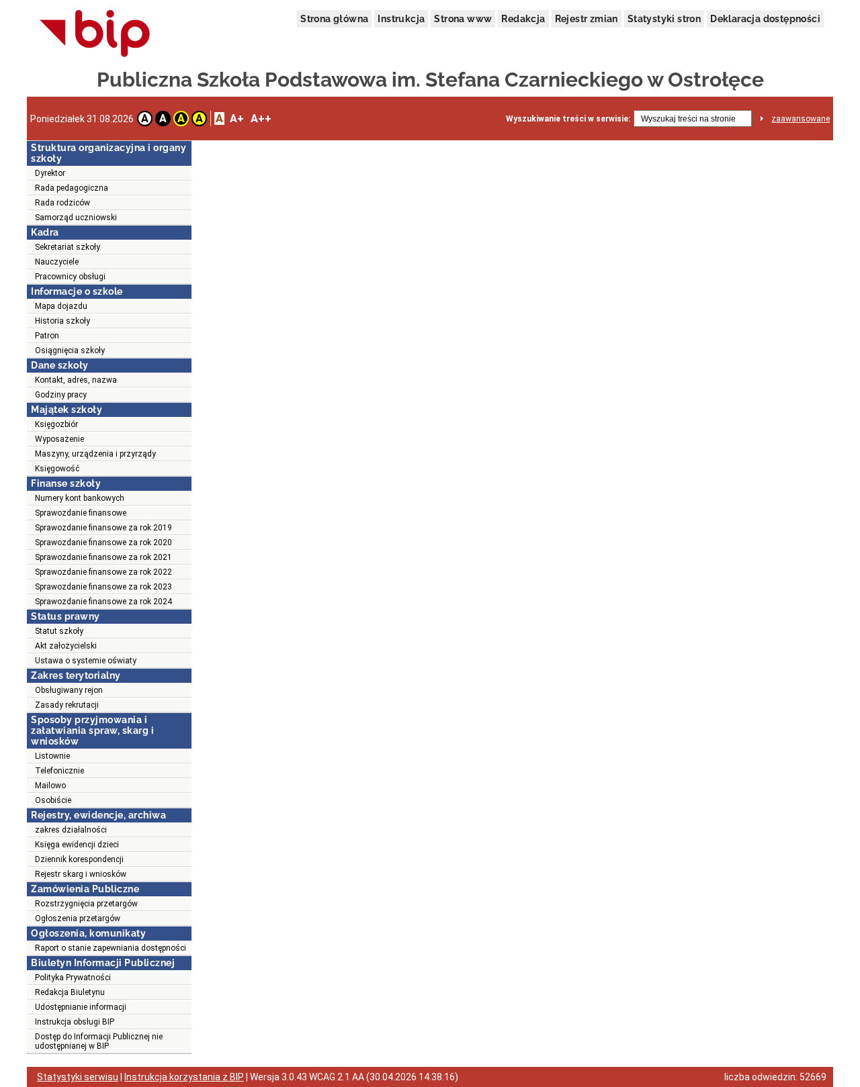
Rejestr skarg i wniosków (80, 874)
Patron (47, 335)
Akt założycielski (66, 646)
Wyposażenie (59, 439)
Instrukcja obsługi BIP (74, 1022)
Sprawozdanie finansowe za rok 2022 (103, 572)
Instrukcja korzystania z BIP (184, 1077)
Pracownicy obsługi (70, 276)
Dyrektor (50, 173)
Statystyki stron (664, 18)
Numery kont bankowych (79, 498)
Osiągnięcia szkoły (70, 350)
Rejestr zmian (586, 18)
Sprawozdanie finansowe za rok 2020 (103, 542)
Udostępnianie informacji (80, 1007)
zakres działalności (71, 830)
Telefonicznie (59, 770)
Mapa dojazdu (61, 306)
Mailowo (50, 785)
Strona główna (334, 18)
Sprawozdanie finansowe (80, 513)
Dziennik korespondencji (79, 859)
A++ (261, 118)
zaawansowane (800, 119)
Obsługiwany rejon (69, 690)
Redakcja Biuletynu (70, 992)
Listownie (52, 756)
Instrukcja (401, 18)
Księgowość (57, 468)
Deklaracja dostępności (765, 18)
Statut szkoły (59, 631)
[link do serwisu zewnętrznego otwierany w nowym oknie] (95, 34)
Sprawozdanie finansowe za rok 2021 (103, 557)
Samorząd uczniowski (76, 217)
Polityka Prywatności (73, 977)
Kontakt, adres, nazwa (76, 380)
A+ (237, 118)
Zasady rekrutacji (67, 705)
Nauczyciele (57, 262)
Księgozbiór (56, 424)
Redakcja (523, 18)
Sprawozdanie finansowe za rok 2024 (103, 601)
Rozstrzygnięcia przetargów (86, 903)
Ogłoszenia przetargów (77, 918)
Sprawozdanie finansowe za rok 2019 (103, 527)
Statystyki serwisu (77, 1077)
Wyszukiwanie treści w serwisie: (568, 119)
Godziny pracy (61, 394)
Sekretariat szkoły (67, 247)
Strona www (463, 18)
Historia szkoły (62, 321)
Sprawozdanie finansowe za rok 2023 (103, 587)
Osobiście (53, 800)
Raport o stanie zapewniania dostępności (110, 948)
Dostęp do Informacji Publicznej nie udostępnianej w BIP (99, 1041)
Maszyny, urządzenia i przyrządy (95, 454)
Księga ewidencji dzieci (77, 844)
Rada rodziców (62, 202)
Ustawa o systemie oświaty (85, 660)
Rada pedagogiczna (71, 188)
